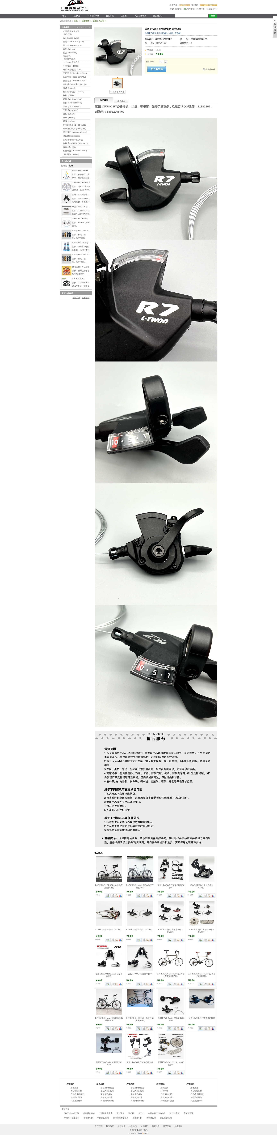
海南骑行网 (88, 1118)
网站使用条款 (106, 1094)
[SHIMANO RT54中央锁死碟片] (66, 227)
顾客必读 (74, 1088)
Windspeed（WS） (71, 38)
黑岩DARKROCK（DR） (74, 42)
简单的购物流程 (107, 1101)
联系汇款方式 (93, 16)
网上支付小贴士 (167, 1097)
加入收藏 (112, 896)
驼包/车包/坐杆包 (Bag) (73, 140)
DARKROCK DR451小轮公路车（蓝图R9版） (201, 975)
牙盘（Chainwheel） (72, 106)
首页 (64, 16)
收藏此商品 (210, 69)
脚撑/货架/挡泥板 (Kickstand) (75, 143)
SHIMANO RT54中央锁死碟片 (85, 218)
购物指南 (178, 1126)
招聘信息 (121, 1126)
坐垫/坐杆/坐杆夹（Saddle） (75, 84)
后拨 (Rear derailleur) (72, 103)
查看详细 (116, 896)
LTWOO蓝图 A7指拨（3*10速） (140, 929)
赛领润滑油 (188, 1113)
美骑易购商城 (89, 1113)
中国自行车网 (103, 1118)
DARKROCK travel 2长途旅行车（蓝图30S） (140, 886)
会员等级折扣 (76, 1091)
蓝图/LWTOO (160, 43)
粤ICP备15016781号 (138, 1130)
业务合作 (133, 1126)
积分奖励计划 (76, 1097)
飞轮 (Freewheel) (70, 110)
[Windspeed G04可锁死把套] (66, 251)
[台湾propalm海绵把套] (66, 203)
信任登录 (191, 9)
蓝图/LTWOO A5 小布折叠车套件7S (109, 1063)
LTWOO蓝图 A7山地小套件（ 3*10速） (170, 930)
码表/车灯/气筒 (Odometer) (74, 129)
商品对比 (120, 896)
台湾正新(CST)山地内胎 (82, 267)
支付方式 (164, 1088)
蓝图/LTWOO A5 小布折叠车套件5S (171, 1019)
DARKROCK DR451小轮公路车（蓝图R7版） (109, 886)
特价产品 (68, 34)
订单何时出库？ (167, 1094)
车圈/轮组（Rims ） (71, 66)
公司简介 (77, 16)
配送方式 (164, 1091)
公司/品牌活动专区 (71, 31)
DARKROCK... (78, 279)
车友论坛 (120, 1113)
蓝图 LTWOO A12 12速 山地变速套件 (171, 1063)
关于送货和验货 (167, 1101)
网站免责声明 (106, 1097)
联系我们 (110, 1126)
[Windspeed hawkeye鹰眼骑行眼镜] (66, 179)
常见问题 (167, 1126)
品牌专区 (124, 16)
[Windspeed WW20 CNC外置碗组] (66, 239)
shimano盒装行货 (71, 62)
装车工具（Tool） (70, 147)
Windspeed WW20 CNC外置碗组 (86, 231)
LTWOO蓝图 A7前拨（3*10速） (109, 929)
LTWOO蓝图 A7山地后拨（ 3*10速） (201, 886)
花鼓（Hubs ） (69, 121)
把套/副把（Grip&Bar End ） (75, 81)
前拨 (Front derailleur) (72, 99)
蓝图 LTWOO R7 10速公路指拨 (202, 1018)
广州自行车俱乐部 (71, 1118)
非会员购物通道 (107, 1088)
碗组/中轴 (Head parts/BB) (74, 77)
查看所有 (85, 298)
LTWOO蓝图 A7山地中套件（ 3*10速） (201, 930)
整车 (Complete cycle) (72, 45)
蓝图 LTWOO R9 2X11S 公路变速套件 (109, 975)
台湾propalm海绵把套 (81, 194)
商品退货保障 (76, 1101)
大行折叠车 (174, 1113)
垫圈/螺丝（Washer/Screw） (75, 151)
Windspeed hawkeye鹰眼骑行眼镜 (87, 170)
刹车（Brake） (69, 117)
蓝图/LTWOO (98, 21)
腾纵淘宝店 (158, 16)
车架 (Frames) (69, 49)
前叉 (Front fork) (70, 53)
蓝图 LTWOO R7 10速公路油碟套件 (171, 886)
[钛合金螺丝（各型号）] (66, 215)
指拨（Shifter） (69, 95)
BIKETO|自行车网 (71, 1113)
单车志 (141, 1113)
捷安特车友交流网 (120, 1118)
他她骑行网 (151, 1118)
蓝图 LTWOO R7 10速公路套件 (140, 1062)
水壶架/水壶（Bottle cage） (75, 125)
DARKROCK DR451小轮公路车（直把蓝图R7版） (171, 975)
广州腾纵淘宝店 (105, 1113)
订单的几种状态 (77, 1094)
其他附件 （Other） (71, 154)
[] (211, 9)
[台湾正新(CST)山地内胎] (66, 275)
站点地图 (144, 1126)
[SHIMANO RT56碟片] (66, 191)
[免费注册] (201, 9)
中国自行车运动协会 (157, 1113)
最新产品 (110, 16)
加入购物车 (107, 896)
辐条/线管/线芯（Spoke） (74, 92)
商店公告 (155, 1126)
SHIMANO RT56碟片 (81, 182)
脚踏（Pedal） (69, 88)
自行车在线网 (166, 1118)
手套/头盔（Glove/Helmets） (75, 132)
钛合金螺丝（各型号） (81, 206)
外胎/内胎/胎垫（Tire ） (73, 69)
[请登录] (178, 9)
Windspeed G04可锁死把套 (84, 243)
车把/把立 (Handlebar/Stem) (75, 73)
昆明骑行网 (137, 1118)
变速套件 (85, 21)
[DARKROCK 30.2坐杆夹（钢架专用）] (66, 287)
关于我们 (99, 1126)
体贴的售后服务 (107, 1091)
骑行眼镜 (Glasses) (71, 136)
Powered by (136, 1133)
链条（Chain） (69, 114)
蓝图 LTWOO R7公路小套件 (140, 974)
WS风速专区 (140, 16)
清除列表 (76, 298)
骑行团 (131, 1113)
